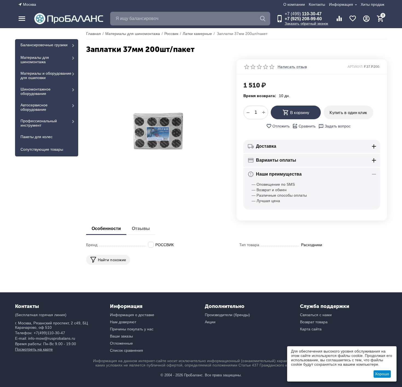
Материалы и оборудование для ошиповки (46, 75)
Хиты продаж (372, 4)
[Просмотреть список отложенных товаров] (353, 18)
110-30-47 (303, 13)
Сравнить (307, 126)
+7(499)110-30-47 (49, 333)
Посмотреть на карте (34, 349)
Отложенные (121, 343)
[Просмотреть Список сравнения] (339, 18)
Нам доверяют (123, 322)
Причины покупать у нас (131, 329)
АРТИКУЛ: (355, 67)
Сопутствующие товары (42, 149)
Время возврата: (259, 96)
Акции (210, 322)
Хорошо (382, 374)
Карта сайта (311, 329)
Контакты (317, 4)
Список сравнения (126, 350)
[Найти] (263, 18)
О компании (294, 4)
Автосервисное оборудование (34, 107)
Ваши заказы (121, 336)
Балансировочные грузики (44, 45)
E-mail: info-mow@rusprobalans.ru (45, 338)
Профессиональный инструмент (39, 123)
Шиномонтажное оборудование (36, 91)
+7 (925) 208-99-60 (303, 18)
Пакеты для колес (37, 137)
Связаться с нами (316, 315)
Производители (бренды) (227, 315)
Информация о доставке (132, 315)
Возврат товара (314, 322)
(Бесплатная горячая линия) (40, 315)
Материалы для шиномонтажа (35, 59)
